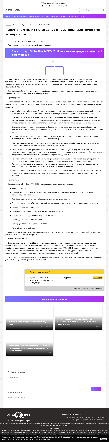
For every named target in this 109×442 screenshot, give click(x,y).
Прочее (82, 16)
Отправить (96, 389)
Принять (104, 439)
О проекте (66, 414)
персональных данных (60, 425)
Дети (70, 16)
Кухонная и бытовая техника (13, 16)
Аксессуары (76, 16)
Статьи (18, 10)
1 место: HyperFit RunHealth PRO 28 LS (28, 41)
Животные (65, 16)
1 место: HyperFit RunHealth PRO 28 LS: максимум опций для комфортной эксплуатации (57, 53)
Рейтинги (9, 10)
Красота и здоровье (28, 16)
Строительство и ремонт (42, 16)
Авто (60, 16)
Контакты (77, 414)
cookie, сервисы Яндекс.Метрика (21, 423)
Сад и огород (54, 16)
